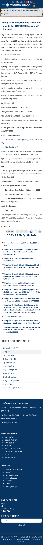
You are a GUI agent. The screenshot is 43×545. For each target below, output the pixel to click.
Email (7, 484)
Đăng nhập (15, 2)
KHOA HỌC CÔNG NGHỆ (30, 10)
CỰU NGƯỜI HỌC (10, 457)
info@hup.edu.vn (10, 422)
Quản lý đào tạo (11, 487)
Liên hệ (22, 2)
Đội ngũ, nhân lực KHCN (11, 381)
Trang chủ (5, 10)
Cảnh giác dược (11, 478)
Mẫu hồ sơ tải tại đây (11, 147)
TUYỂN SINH (9, 443)
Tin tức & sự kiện (8, 355)
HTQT (6, 454)
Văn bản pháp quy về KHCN (12, 388)
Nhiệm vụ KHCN (8, 373)
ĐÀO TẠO (7, 446)
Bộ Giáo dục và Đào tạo (13, 469)
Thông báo (4, 14)
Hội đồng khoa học (9, 377)
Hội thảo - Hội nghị (9, 359)
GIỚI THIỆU (8, 437)
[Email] (39, 231)
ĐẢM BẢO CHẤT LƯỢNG (13, 449)
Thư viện (8, 481)
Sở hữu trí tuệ (7, 384)
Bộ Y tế (8, 472)
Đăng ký (21, 525)
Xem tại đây (8, 210)
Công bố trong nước (10, 370)
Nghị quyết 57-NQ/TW (10, 348)
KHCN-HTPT (16, 10)
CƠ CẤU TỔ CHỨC (10, 440)
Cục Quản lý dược (11, 475)
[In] (35, 231)
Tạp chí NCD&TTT (9, 363)
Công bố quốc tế (8, 366)
